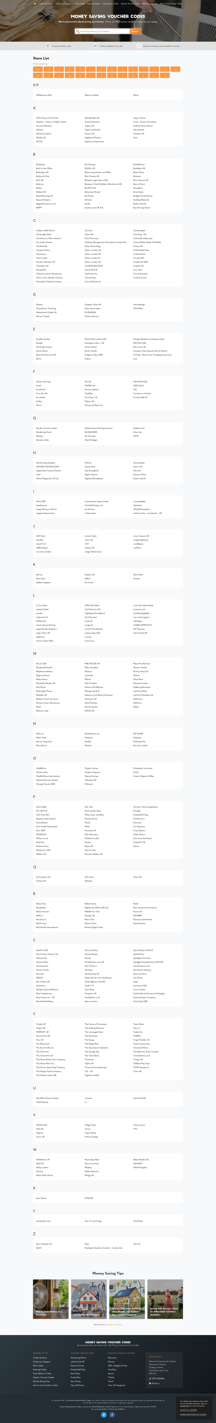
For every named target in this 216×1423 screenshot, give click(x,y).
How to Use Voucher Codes (171, 3)
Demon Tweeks (43, 316)
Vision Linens (139, 1124)
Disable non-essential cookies (193, 1414)
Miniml (88, 679)
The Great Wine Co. (45, 1063)
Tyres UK (137, 1071)
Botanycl (137, 176)
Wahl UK (40, 1163)
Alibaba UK (41, 137)
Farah (38, 385)
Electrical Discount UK (46, 354)
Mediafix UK (41, 694)
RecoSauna (41, 919)
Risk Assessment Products (145, 907)
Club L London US (93, 261)
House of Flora (139, 474)
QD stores (89, 876)
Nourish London (140, 745)
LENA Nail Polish (92, 605)
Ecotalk (39, 342)
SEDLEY (39, 977)
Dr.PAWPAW (90, 312)
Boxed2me (138, 187)
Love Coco (89, 640)
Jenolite (39, 539)
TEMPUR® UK (42, 1031)
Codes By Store (45, 3)
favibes (39, 401)
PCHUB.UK (41, 834)
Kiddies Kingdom (43, 582)
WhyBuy (88, 1167)
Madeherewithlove (44, 671)
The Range (89, 1039)
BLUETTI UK (90, 187)
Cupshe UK (138, 265)
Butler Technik (139, 203)
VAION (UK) (41, 1124)
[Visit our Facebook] (112, 1415)
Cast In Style (41, 257)
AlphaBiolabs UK (92, 117)
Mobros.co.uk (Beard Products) (98, 694)
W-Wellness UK (43, 1159)
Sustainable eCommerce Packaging (149, 993)
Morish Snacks (91, 706)
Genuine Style (42, 439)
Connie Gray (90, 277)
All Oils (39, 141)
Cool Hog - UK (139, 234)
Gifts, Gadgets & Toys (117, 1365)
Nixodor (88, 745)
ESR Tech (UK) (139, 342)
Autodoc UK (138, 133)
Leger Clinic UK (43, 632)
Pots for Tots (90, 850)
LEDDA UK (41, 621)
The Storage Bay (92, 1051)
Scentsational (42, 965)
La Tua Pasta (41, 605)
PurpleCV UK (139, 842)
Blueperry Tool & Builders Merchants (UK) (103, 184)
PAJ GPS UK (41, 810)
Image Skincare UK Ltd (46, 509)
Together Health (92, 1075)
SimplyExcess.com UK (94, 961)
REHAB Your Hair (92, 911)
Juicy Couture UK (141, 535)
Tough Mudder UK (141, 1039)
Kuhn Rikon (138, 574)
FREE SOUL (138, 385)
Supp (135, 981)
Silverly (88, 958)
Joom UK (89, 539)
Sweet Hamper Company (144, 997)
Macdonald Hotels (44, 667)
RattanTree (41, 903)
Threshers (89, 1059)
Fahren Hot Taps (43, 381)
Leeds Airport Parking (45, 624)
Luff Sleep (137, 621)
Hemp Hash (90, 466)
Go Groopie (90, 435)
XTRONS (89, 1198)
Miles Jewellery (91, 667)
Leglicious (40, 636)
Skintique (89, 969)
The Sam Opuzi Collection (96, 1047)
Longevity (89, 624)
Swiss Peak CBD (140, 1001)
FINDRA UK (90, 385)
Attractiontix (138, 129)
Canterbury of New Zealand (48, 238)
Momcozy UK (91, 698)
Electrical (112, 1357)
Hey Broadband (91, 470)
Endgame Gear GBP (94, 354)
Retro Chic (89, 919)
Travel (110, 1381)
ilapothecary (41, 505)
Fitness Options (92, 389)
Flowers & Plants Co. (94, 405)
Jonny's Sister (91, 535)
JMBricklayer (42, 547)
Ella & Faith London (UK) (95, 339)
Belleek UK (41, 191)
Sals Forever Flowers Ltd (47, 954)
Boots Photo (138, 172)
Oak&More (41, 768)
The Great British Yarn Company (50, 1059)
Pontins (88, 842)
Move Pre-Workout (141, 663)
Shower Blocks (91, 954)
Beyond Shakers (43, 199)
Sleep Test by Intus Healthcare (98, 977)
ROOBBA (137, 915)
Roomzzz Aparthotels (142, 919)
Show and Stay (91, 950)
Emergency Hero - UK (94, 342)
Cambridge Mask (43, 234)
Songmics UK (90, 993)
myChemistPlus (140, 691)
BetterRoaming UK (44, 195)
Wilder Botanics (92, 1171)
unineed (88, 1098)
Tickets (111, 1377)
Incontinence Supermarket (96, 501)
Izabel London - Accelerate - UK (147, 513)
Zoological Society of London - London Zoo (104, 1247)
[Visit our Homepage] (108, 15)
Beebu (39, 187)
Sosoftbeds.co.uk (92, 997)
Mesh (38, 706)
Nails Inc (40, 733)
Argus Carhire (139, 117)
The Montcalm (91, 1035)
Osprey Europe (91, 776)
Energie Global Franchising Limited (148, 339)
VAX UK (39, 1128)
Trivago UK (138, 1059)
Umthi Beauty (42, 1102)
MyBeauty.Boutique (141, 687)
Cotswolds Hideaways (142, 238)
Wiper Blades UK (140, 1159)
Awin (135, 137)
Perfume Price (42, 846)
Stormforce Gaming (142, 969)
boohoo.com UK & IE (94, 207)
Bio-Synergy (90, 164)
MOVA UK (89, 710)
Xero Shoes (41, 1198)
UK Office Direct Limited (47, 1098)
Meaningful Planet (44, 691)
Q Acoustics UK (43, 876)
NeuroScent (41, 745)
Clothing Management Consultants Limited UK (105, 242)
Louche (88, 636)
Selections (40, 985)
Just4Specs (138, 543)
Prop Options (139, 830)
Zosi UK (136, 1243)
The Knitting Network (94, 1028)
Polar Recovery (91, 834)
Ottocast (89, 783)
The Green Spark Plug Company (50, 1067)
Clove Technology (93, 246)
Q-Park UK (41, 880)
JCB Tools (40, 535)
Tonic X (136, 1028)
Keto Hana (40, 578)
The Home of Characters (96, 1024)
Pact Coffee (41, 806)
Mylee (136, 706)
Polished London (92, 838)
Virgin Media (90, 1132)
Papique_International (45, 818)
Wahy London (42, 1167)
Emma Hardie (91, 350)
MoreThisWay (91, 702)
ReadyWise (41, 907)
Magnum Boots (43, 675)
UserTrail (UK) (139, 1098)
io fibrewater (90, 513)
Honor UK (137, 466)
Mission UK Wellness (94, 687)
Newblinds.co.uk (92, 733)
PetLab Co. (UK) (43, 850)
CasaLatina (41, 253)
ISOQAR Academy (141, 509)
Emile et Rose (91, 346)
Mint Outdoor (91, 683)
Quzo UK (137, 876)
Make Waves (41, 679)
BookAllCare (139, 164)
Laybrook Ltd (42, 617)
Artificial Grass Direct (143, 125)
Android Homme (92, 121)
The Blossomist (43, 1043)
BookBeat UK (139, 168)
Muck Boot (138, 679)
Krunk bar (89, 582)
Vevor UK (40, 1136)
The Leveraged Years (94, 1031)
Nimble (88, 741)
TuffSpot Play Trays (141, 1063)
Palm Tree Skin (42, 814)
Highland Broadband (94, 478)
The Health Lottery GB (46, 1075)
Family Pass (76, 1377)
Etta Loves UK (139, 346)
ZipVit (38, 1247)
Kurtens (136, 578)
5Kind (135, 95)
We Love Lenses (92, 1163)
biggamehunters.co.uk (46, 203)
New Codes (80, 3)
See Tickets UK (43, 981)
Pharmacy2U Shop (93, 810)
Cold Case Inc (91, 273)
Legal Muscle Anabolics (46, 628)
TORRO (137, 1035)
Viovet (87, 1128)
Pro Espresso (139, 826)
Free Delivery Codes (110, 3)
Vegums (39, 1132)
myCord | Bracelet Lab (143, 694)
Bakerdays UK (42, 172)
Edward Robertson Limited (101, 1406)
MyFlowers (138, 698)
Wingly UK (89, 1175)
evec (135, 358)
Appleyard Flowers (93, 137)
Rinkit (135, 903)
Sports (111, 1373)
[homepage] (35, 3)
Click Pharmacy (91, 238)
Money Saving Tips (150, 3)
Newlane (88, 737)
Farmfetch (40, 397)
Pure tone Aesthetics (142, 838)
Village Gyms (90, 1124)
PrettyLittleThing (140, 814)
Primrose (137, 822)
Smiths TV (89, 985)
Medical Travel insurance (47, 698)
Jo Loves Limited (43, 551)
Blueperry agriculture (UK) (96, 180)
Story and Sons (140, 973)
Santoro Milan (42, 961)
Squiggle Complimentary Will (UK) (148, 961)
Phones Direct (91, 818)
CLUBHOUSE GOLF (94, 265)
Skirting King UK (92, 973)
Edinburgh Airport (44, 346)
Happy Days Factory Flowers (48, 470)
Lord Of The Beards (93, 628)
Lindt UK (88, 621)
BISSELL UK (90, 168)
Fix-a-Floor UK (91, 397)
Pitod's (87, 822)
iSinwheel (137, 505)
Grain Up (137, 432)
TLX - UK (89, 1071)
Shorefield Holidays (44, 1001)
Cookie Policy (184, 1406)
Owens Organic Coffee (143, 776)
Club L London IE (92, 257)
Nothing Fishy (139, 741)
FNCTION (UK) (140, 381)
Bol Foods (89, 195)
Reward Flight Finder (94, 927)
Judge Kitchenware (93, 551)
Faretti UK (40, 389)
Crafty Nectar (139, 253)
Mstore (136, 675)
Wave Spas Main (92, 1159)
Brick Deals (138, 191)
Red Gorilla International (47, 927)
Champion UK (42, 265)
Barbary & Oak (42, 176)
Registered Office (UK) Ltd (96, 907)
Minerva (88, 671)
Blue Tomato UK (92, 176)
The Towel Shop (92, 1055)
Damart (39, 304)
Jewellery (112, 1369)
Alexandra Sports (43, 133)
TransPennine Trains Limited (145, 1051)
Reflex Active (90, 903)
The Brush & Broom (45, 1047)
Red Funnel (41, 923)
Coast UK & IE (91, 269)
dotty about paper (93, 308)
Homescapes (139, 462)
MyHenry (137, 702)
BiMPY (39, 207)
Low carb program (141, 617)
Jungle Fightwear (140, 539)
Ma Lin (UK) (41, 663)
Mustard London (140, 683)
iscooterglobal (139, 501)
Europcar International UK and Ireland (150, 350)
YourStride (138, 1220)
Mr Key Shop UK (140, 671)
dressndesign (139, 304)
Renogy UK (90, 915)
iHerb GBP (41, 501)
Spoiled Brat (138, 954)
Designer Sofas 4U (93, 304)
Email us (155, 1383)
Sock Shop (89, 989)
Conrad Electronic (93, 281)
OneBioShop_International (48, 776)
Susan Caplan (139, 989)
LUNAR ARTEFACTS (142, 624)
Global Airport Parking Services (98, 428)
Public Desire (139, 834)
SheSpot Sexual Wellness (47, 989)
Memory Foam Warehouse (48, 702)
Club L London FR (93, 253)
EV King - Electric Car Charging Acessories (152, 354)
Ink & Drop (89, 509)
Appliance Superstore (94, 141)
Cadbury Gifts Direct (45, 230)
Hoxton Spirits (139, 478)
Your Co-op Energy (93, 1220)
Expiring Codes (94, 3)
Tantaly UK (41, 1024)
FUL (135, 389)
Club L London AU (93, 250)
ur (86, 1102)
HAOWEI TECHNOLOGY (47, 466)
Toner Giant (138, 1024)
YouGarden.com (43, 1220)
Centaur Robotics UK (45, 261)
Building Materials (141, 199)
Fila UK (88, 381)
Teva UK (39, 1039)
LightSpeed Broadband (95, 613)
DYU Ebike (138, 308)
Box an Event (139, 184)
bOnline (88, 199)
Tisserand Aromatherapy (96, 1067)
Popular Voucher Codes (130, 3)
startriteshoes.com (141, 965)
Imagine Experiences (45, 513)
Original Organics (92, 772)
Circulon (88, 230)
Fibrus (39, 405)
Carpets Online (43, 250)
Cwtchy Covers (140, 277)
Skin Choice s (91, 965)
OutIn (136, 772)
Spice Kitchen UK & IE (143, 950)
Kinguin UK (89, 574)
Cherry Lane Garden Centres (49, 277)
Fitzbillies (89, 393)
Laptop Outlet (42, 609)
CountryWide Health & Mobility (147, 242)
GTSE (135, 435)
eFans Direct (41, 350)
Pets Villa (89, 806)
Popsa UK (89, 846)
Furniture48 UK (140, 397)
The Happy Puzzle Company (48, 1071)
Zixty (87, 1243)
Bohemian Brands (92, 191)
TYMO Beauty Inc (141, 1067)
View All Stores (77, 1385)
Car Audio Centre (44, 242)
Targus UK (40, 1028)
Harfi (38, 474)
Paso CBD (40, 830)
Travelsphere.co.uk (141, 1055)
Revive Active (91, 923)
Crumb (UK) (138, 257)
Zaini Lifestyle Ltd (44, 1243)
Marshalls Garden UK (45, 683)
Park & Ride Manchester (47, 826)
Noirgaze (137, 737)
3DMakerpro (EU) (44, 95)
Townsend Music (140, 1047)
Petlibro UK (41, 854)
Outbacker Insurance (142, 768)
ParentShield (41, 822)
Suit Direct (138, 977)
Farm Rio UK (41, 393)
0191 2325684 (158, 1378)
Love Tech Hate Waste (143, 605)
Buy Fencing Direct (141, 207)
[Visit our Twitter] (104, 1415)
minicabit (89, 675)
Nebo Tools (41, 737)
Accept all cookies (188, 1410)
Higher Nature (91, 474)
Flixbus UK (89, 401)
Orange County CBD (45, 783)
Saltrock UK (41, 958)
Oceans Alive (42, 772)
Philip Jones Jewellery (94, 814)
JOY (87, 543)
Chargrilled (41, 269)
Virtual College (91, 1136)
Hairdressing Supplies (45, 462)
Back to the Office (44, 168)
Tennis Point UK (43, 1035)
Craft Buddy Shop (141, 250)
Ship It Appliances (44, 993)
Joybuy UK (89, 547)
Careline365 (41, 246)
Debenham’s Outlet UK (46, 312)
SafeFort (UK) (42, 950)
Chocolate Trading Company (49, 281)
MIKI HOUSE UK (92, 663)
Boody (87, 203)
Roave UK (137, 911)
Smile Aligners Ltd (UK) (95, 981)
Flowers (111, 1361)
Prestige (137, 810)
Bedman (39, 184)
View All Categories (116, 1385)
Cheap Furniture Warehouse (49, 273)
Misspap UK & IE (92, 691)
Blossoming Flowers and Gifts (98, 172)
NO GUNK (138, 733)
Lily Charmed (91, 617)
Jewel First (41, 543)
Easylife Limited (43, 339)
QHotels (88, 880)
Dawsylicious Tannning (46, 308)
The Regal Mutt (91, 1043)
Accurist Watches (44, 125)
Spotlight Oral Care (142, 958)
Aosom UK (89, 133)
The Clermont (42, 1051)
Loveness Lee (139, 609)
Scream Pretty (42, 969)
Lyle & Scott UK (140, 632)
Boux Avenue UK (140, 180)
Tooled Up (137, 1031)
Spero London (91, 1001)
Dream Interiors (92, 316)
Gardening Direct (44, 432)
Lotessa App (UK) (92, 632)
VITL (135, 1128)
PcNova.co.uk (42, 838)
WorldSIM (137, 1163)
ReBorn (39, 915)
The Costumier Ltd (44, 1055)
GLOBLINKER (91, 432)
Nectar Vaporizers (44, 741)
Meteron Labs (42, 710)
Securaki (40, 973)
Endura (88, 358)
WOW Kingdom (140, 1167)
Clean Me (89, 234)
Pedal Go (40, 842)
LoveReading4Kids (141, 613)
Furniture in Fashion (142, 393)
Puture (136, 846)
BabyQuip (40, 164)
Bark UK (39, 180)
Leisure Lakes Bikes (45, 640)
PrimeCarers (139, 818)
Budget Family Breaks (142, 195)
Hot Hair (137, 470)
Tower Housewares (141, 1043)
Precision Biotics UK (93, 854)
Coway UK (138, 246)
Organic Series (91, 768)
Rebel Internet (42, 911)
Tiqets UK (89, 1063)
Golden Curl (138, 428)
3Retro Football (91, 95)
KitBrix (87, 578)
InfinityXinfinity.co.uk (94, 505)
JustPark (137, 547)
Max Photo (41, 687)
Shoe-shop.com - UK (45, 997)
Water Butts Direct (44, 1175)
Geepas (39, 435)
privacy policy (101, 1409)
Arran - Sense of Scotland (144, 121)
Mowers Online (140, 667)
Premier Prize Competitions (145, 806)
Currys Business (140, 273)
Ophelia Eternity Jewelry (47, 779)
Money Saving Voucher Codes (80, 1400)
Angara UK (89, 125)
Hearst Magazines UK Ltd (47, 478)
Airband (39, 129)
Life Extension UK (92, 609)
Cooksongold (139, 230)
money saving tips (114, 1324)
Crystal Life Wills (140, 261)
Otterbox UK (90, 779)
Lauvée (39, 613)
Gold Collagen (91, 439)
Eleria (38, 358)
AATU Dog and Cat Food (47, 117)
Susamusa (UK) (140, 985)
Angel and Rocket (92, 129)
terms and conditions (117, 1409)
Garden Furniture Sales (46, 428)
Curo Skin (137, 269)
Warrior (39, 1171)
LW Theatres (139, 628)
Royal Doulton (139, 923)
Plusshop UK (90, 830)
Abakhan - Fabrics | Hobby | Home (51, 121)
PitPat (87, 826)
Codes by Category (63, 3)
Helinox (88, 462)
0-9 (37, 69)
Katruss (39, 574)
